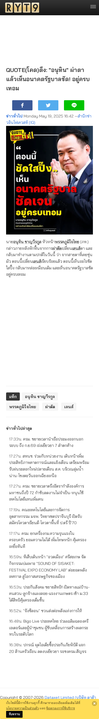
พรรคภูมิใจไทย (67, 241)
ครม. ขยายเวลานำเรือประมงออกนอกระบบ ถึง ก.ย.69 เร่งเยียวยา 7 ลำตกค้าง (46, 442)
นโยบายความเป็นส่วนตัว (22, 708)
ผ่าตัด (57, 248)
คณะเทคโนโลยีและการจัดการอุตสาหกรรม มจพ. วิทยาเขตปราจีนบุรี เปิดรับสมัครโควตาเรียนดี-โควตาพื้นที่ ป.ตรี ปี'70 (45, 516)
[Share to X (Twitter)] (48, 105)
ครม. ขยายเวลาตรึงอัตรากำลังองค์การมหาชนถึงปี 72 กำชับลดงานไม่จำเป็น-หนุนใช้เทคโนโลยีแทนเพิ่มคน (46, 492)
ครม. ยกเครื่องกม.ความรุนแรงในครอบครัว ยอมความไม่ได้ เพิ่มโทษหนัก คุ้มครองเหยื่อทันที (47, 540)
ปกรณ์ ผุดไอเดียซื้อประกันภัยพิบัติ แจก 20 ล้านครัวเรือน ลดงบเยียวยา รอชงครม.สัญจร (47, 648)
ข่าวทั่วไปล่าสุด (19, 428)
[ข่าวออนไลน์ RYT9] (20, 7)
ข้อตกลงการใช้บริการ (60, 708)
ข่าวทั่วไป (14, 116)
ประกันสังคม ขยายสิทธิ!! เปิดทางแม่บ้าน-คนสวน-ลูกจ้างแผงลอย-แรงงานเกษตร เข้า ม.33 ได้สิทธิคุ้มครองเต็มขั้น (49, 593)
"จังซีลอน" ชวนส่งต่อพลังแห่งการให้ (45, 610)
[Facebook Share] (22, 105)
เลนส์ (76, 248)
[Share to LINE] (74, 105)
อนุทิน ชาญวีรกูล (27, 241)
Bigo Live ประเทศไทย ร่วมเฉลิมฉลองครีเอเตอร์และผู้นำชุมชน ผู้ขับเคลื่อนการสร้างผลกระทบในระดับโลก (48, 628)
